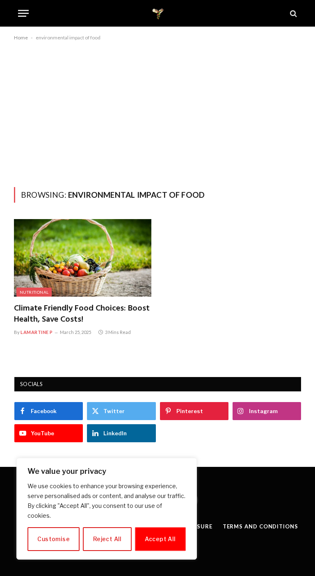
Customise (53, 538)
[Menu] (23, 13)
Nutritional (34, 292)
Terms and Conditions (260, 526)
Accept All (160, 538)
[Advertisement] (157, 112)
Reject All (107, 538)
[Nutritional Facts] (157, 13)
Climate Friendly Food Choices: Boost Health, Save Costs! (82, 314)
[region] (106, 509)
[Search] (292, 13)
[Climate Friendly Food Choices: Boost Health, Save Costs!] (82, 257)
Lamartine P (37, 332)
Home (21, 37)
